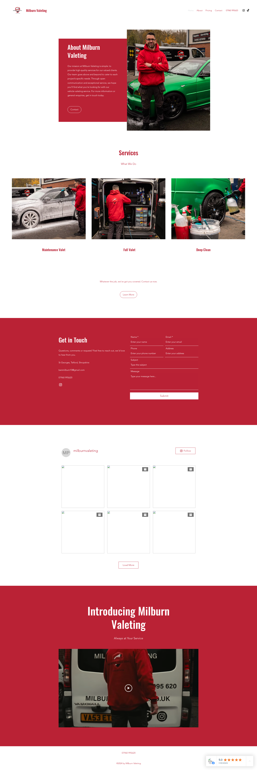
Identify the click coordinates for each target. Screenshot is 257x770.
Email (168, 337)
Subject (134, 360)
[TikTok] (248, 10)
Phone (134, 348)
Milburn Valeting (36, 10)
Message (135, 371)
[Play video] (128, 688)
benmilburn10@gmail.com (72, 370)
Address (170, 348)
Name (134, 337)
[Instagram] (243, 10)
